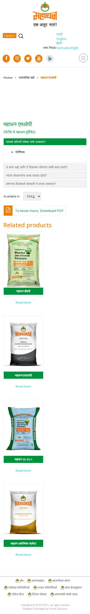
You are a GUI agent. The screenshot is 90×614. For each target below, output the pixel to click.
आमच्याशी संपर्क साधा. (66, 594)
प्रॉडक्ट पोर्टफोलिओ (19, 587)
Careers (9, 35)
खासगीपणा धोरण (61, 580)
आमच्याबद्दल (38, 580)
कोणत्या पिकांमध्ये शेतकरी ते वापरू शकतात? (31, 184)
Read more (23, 302)
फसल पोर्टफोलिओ (47, 587)
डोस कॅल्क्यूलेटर (73, 587)
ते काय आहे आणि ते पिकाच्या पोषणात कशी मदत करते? (37, 167)
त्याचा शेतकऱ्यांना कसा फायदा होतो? (26, 175)
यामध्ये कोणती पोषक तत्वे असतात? (26, 142)
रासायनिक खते (26, 77)
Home (7, 77)
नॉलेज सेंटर (18, 594)
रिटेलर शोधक (39, 594)
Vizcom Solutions (58, 608)
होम (22, 580)
